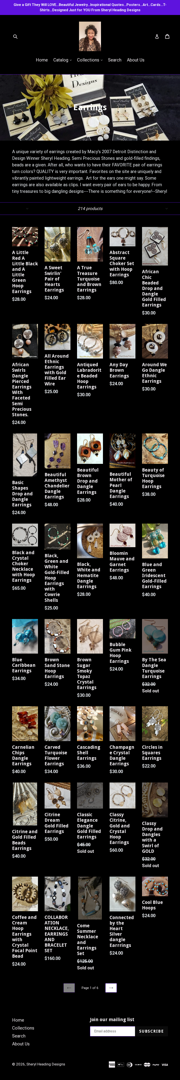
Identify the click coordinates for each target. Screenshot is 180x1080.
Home (42, 60)
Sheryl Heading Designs (45, 1064)
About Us (135, 60)
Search (114, 60)
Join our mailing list (112, 1019)
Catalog (63, 60)
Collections (91, 60)
